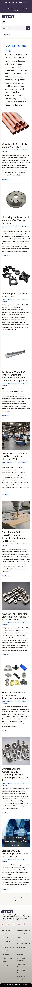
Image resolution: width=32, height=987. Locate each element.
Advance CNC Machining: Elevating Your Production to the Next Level (15, 616)
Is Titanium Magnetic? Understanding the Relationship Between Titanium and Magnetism (15, 376)
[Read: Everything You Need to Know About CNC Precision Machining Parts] (16, 675)
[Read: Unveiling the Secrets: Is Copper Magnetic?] (16, 126)
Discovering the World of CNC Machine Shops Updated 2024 (15, 456)
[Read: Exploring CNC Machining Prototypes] (16, 276)
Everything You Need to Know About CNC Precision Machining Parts (15, 695)
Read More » (5, 179)
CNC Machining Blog (19, 149)
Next (17, 901)
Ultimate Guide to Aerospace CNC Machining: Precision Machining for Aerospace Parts (15, 774)
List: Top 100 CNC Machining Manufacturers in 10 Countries (15, 853)
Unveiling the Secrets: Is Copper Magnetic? (14, 145)
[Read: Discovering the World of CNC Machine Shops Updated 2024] (16, 436)
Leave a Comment (7, 149)
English (8, 34)
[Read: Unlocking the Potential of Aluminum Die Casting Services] (16, 199)
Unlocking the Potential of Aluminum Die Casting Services (15, 220)
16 (21, 897)
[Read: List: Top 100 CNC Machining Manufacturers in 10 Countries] (16, 833)
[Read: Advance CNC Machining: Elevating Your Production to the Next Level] (16, 596)
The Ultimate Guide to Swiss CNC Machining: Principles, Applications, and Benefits (14, 536)
